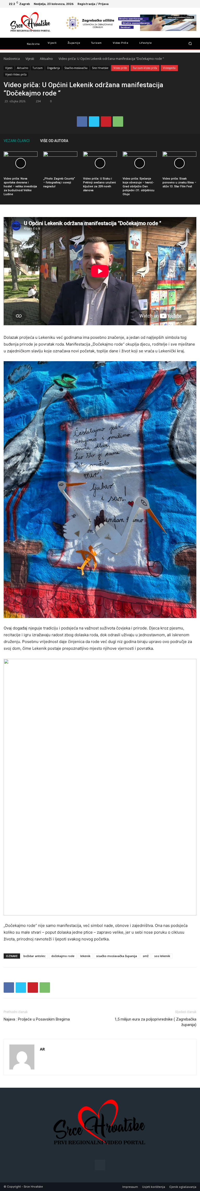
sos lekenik (162, 956)
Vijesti (30, 58)
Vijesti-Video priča (16, 74)
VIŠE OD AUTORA (54, 141)
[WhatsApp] (118, 121)
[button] (190, 44)
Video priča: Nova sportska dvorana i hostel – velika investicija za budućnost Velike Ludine (20, 186)
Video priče (120, 68)
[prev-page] (186, 140)
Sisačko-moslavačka (76, 68)
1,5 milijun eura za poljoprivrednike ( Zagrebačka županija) (155, 1022)
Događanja (53, 68)
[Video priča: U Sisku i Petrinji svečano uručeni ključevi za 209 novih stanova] (100, 163)
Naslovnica (12, 58)
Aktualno (46, 58)
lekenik (85, 956)
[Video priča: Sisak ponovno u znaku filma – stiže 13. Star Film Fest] (179, 163)
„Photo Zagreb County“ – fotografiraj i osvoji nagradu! (59, 182)
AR (42, 1049)
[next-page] (193, 140)
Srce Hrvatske (100, 68)
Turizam (38, 68)
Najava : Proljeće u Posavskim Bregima (37, 1019)
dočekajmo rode (62, 956)
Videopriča (169, 68)
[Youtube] (192, 4)
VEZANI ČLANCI (17, 141)
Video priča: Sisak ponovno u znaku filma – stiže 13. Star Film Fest (179, 182)
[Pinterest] (106, 121)
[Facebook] (186, 4)
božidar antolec (34, 956)
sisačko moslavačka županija (116, 956)
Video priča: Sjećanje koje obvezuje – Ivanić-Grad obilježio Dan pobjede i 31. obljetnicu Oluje (138, 186)
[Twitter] (94, 121)
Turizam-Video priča (145, 68)
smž (145, 956)
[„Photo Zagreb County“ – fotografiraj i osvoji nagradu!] (60, 163)
